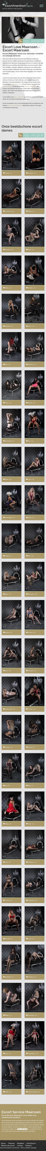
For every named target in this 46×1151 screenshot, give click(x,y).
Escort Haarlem (7, 86)
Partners (28, 1145)
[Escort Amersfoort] (18, 5)
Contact (20, 1145)
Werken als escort (8, 1145)
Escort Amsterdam (30, 86)
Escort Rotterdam (16, 84)
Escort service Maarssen (15, 105)
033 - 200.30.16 (33, 41)
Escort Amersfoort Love (7, 1148)
